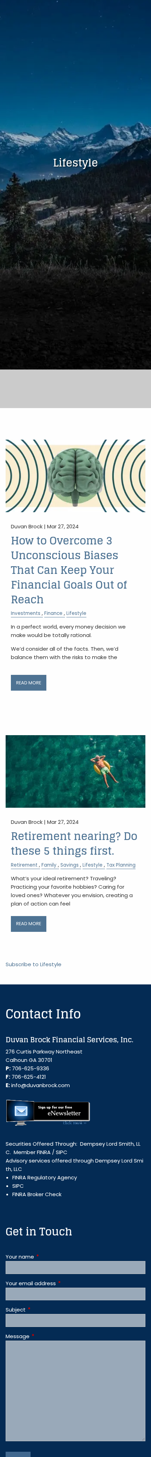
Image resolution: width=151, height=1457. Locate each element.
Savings (69, 865)
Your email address (58, 1283)
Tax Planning (121, 865)
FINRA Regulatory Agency (44, 1177)
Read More (28, 683)
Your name (47, 1256)
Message (44, 1336)
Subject (42, 1309)
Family (49, 865)
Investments (25, 613)
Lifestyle (76, 613)
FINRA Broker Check (36, 1194)
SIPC (61, 1152)
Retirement (24, 865)
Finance (53, 613)
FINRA (44, 1152)
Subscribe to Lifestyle (33, 964)
